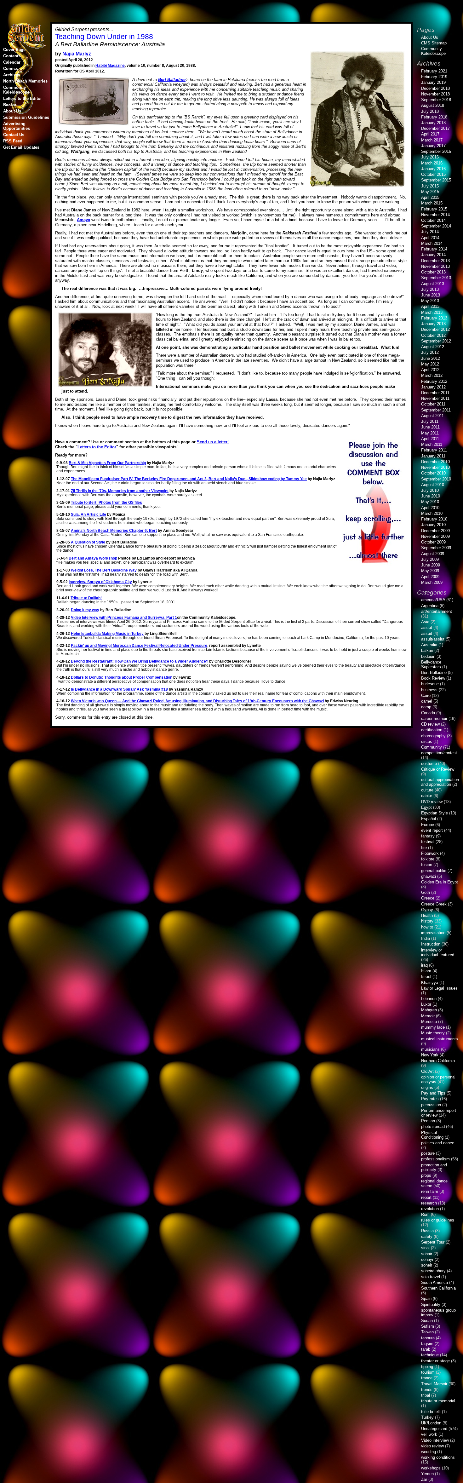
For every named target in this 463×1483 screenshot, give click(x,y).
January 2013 (433, 323)
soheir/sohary (433, 1270)
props (426, 1175)
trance (426, 1378)
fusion (426, 864)
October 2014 (433, 220)
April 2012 (430, 369)
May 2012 (430, 364)
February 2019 (434, 76)
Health (427, 915)
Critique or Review (437, 769)
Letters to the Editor (96, 447)
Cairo (426, 695)
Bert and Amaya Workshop (93, 558)
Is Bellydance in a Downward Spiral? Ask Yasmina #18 (119, 689)
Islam (426, 971)
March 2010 (432, 513)
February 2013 (434, 318)
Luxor (426, 1004)
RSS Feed (12, 141)
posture (428, 1153)
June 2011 (430, 427)
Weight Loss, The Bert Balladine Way (104, 570)
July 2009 (430, 559)
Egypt (426, 807)
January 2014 (433, 254)
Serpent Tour (432, 1242)
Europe (427, 824)
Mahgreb (429, 1010)
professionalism (435, 1159)
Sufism (427, 1326)
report (426, 1197)
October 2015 (433, 174)
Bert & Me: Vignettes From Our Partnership (107, 463)
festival (427, 841)
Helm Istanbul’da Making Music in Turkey (107, 633)
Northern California (438, 1060)
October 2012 (433, 335)
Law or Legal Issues (439, 988)
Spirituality (430, 1304)
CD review (430, 724)
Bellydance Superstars (431, 664)
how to (427, 927)
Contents (11, 56)
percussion (431, 1104)
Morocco (429, 1021)
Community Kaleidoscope (16, 90)
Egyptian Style (434, 813)
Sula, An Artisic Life (88, 514)
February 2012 (434, 381)
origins (427, 1087)
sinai (425, 1247)
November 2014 (435, 214)
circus (426, 741)
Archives (11, 74)
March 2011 (431, 444)
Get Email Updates (21, 147)
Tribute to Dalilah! (86, 598)
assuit (426, 633)
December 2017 (435, 128)
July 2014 (430, 231)
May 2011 (430, 433)
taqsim (427, 1343)
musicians (430, 1049)
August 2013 (432, 283)
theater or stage (435, 1361)
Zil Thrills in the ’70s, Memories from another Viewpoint (120, 491)
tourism (428, 1372)
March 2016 (432, 163)
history (427, 921)
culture (427, 790)
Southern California (438, 1288)
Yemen (427, 1473)
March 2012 (432, 375)
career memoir (434, 718)
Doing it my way (85, 610)
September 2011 (436, 410)
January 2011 (433, 456)
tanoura (428, 1338)
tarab (425, 1349)
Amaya (83, 219)
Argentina (429, 605)
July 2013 (430, 289)
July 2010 (430, 490)
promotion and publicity (434, 1167)
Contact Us (13, 134)
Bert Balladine (172, 79)
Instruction (430, 944)
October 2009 (433, 542)
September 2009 (436, 547)
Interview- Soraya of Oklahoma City (100, 582)
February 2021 (434, 71)
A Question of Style (88, 542)
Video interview (435, 1440)
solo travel (430, 1276)
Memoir (428, 1016)
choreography (433, 735)
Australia (429, 644)
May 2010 (430, 501)
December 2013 (435, 260)
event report (432, 830)
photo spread (433, 1126)
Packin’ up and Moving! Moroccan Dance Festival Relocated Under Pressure (139, 645)
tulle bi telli (431, 1411)
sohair (426, 1253)
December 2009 (435, 530)
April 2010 (430, 507)
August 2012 (432, 346)
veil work (429, 1434)
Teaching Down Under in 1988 (104, 36)
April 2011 (430, 438)
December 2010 (435, 461)
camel (426, 701)
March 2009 (432, 582)
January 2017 (433, 145)
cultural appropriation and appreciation (440, 782)
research (429, 1203)
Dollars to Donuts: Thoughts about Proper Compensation (121, 677)
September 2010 (436, 479)
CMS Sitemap (434, 43)
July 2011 (429, 421)
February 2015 (434, 209)
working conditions (438, 1457)
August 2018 (432, 105)
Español (428, 818)
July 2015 (430, 186)
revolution (430, 1208)
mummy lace (433, 1027)
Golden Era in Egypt (439, 882)
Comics (10, 68)
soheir (426, 1265)
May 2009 (430, 570)
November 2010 (435, 467)
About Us (12, 111)
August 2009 (432, 553)
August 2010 (432, 484)
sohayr (427, 1259)
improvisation (433, 932)
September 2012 (436, 341)
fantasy (428, 836)
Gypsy (427, 909)
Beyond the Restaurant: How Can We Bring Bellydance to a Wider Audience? (139, 661)
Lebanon (429, 998)
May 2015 (430, 191)
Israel (426, 976)
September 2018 (436, 99)
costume (429, 763)
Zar (424, 1479)
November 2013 (435, 266)
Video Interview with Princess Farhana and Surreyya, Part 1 (124, 617)
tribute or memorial (438, 1401)
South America (434, 1282)
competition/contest (439, 752)
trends (426, 1389)
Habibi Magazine (110, 65)
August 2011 (432, 415)
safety (426, 1236)
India (425, 938)
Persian (428, 1120)
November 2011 (435, 398)
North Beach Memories (25, 81)
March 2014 (432, 243)
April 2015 (430, 197)
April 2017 (430, 134)
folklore (427, 859)
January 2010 (433, 524)
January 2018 (433, 122)
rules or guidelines (437, 1220)
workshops (431, 1468)
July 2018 (430, 111)
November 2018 (435, 94)
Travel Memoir (434, 1384)
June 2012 (430, 358)
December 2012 (435, 329)
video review (432, 1446)
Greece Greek (434, 904)
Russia (427, 1230)
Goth (425, 892)
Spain (426, 1298)
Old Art (427, 1071)
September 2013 (436, 277)
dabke (426, 795)
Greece (427, 898)
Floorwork (430, 853)
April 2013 (430, 306)
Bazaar (9, 104)
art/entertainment (436, 611)
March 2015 (432, 203)
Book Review (433, 678)
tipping (427, 1366)
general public (433, 870)
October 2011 (433, 404)
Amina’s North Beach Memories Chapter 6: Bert (114, 530)
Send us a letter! (213, 442)
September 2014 (436, 226)
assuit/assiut (432, 639)
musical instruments (439, 1039)
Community (431, 747)
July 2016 (430, 157)
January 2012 (433, 387)
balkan (427, 650)
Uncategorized (434, 1428)
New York (429, 1055)
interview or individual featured (437, 952)
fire (424, 847)
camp (426, 706)
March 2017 (432, 140)
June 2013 (430, 295)
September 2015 (436, 180)
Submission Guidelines (26, 117)
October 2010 (433, 473)
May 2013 (430, 300)
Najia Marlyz (76, 53)
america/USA (433, 599)
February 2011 (434, 450)
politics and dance (437, 1143)
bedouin (428, 656)
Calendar (11, 62)
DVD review (432, 801)
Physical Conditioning (432, 1135)
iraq (424, 965)
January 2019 (433, 82)
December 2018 (435, 88)
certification (431, 729)
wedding (428, 1451)
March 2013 (432, 312)
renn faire (429, 1191)
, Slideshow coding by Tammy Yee (189, 479)
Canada (428, 712)
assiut (426, 627)
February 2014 (434, 249)
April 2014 (430, 237)
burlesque (430, 683)
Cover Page (14, 49)
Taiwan (427, 1332)
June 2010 (430, 496)
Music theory (433, 1033)
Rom (425, 1214)
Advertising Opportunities (16, 126)
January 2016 (433, 168)
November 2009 (435, 536)
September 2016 (436, 151)
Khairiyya (429, 982)
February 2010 (434, 519)
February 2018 (434, 117)
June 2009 (430, 565)
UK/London (431, 1423)
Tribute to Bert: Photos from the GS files (106, 502)
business (429, 689)
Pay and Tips (433, 1093)
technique (430, 1355)
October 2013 (433, 272)
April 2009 (430, 576)
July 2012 (430, 352)
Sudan (427, 1320)
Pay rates (430, 1098)
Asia (425, 621)
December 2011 (435, 392)
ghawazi (428, 876)
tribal (425, 1395)
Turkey (427, 1417)
